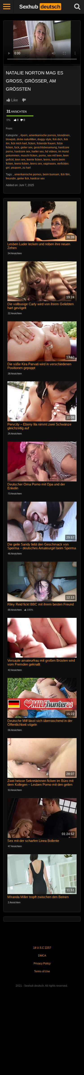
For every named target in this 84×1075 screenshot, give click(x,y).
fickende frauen (46, 143)
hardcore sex (22, 151)
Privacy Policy (42, 963)
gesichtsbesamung (45, 147)
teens (46, 159)
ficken (31, 143)
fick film (65, 174)
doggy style (44, 139)
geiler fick (23, 178)
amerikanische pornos (42, 135)
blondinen (63, 135)
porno (42, 155)
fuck (16, 147)
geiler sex (26, 147)
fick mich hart (19, 143)
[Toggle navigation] (6, 6)
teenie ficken (34, 159)
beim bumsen (51, 174)
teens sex (36, 163)
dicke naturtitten (26, 139)
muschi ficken (29, 155)
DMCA (42, 955)
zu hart (26, 167)
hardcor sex (37, 178)
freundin (11, 178)
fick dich (57, 139)
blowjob (10, 139)
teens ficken (21, 163)
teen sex (20, 159)
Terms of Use (42, 971)
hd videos (51, 151)
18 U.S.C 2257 (42, 947)
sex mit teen (54, 155)
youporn (16, 167)
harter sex (38, 151)
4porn (24, 135)
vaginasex (49, 163)
